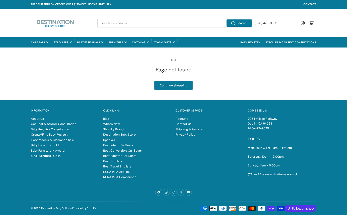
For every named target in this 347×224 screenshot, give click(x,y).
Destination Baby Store (119, 135)
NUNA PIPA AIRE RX (116, 172)
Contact (309, 4)
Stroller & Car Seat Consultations (290, 42)
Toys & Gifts (162, 42)
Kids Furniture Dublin (46, 156)
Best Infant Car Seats (118, 145)
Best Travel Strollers (117, 166)
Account (182, 119)
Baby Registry (250, 42)
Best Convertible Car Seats (122, 151)
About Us (37, 119)
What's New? (112, 124)
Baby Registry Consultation (50, 129)
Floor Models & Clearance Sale (52, 140)
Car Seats (38, 42)
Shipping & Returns (189, 129)
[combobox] (174, 23)
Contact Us (184, 124)
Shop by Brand (113, 129)
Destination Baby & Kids (55, 208)
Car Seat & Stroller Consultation (53, 124)
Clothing (138, 42)
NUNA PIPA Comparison (119, 177)
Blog (106, 119)
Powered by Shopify (84, 208)
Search (242, 23)
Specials (109, 140)
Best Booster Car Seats (119, 156)
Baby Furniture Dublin (46, 145)
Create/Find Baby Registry (49, 135)
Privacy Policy (185, 135)
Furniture (116, 42)
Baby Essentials (88, 42)
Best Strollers (112, 161)
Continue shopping (173, 85)
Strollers (61, 42)
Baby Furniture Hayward (47, 151)
